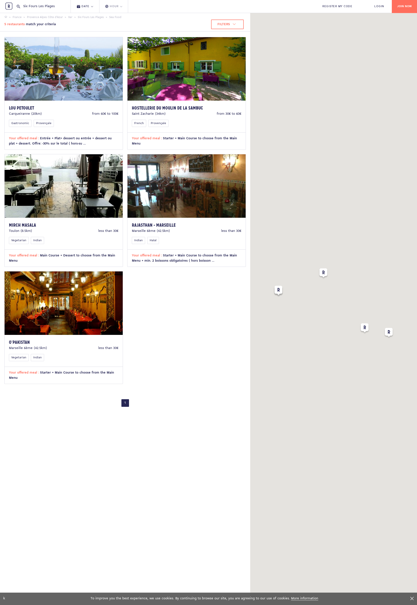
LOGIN (379, 6)
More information (304, 598)
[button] (364, 328)
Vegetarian (18, 240)
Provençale (43, 123)
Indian (37, 240)
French (139, 123)
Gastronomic (20, 123)
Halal (153, 240)
